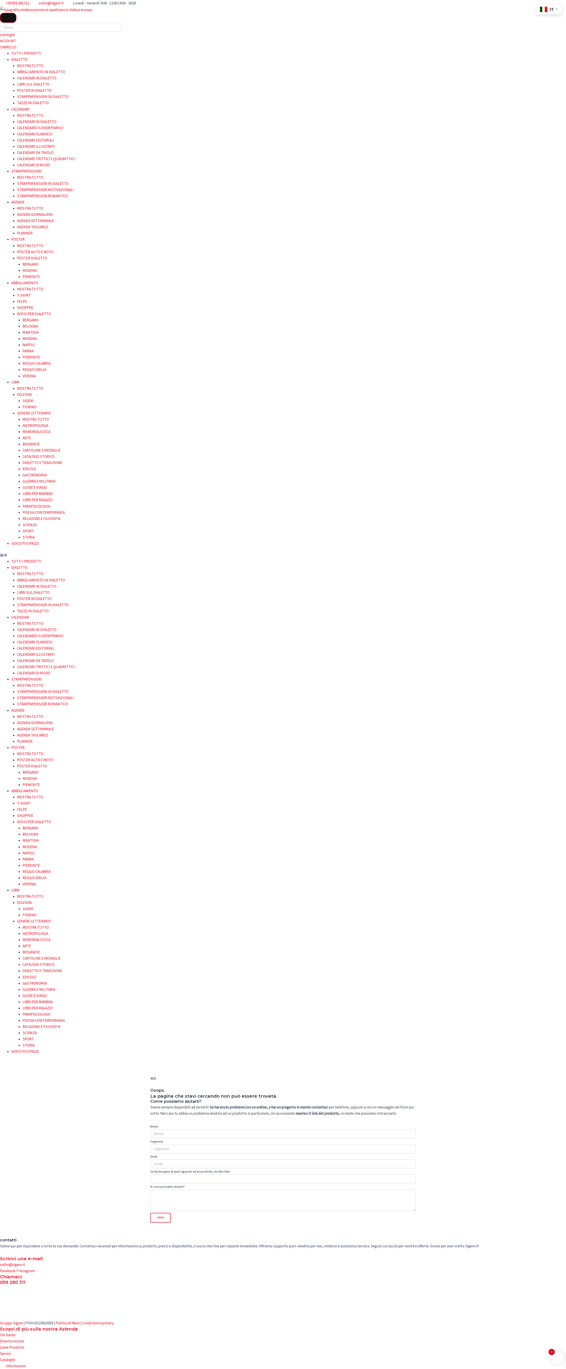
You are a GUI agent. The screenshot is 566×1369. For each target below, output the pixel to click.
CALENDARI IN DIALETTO (36, 78)
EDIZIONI (24, 394)
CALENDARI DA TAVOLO (35, 152)
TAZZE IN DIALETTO (33, 102)
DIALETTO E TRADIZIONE (42, 462)
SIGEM (28, 400)
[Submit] (8, 18)
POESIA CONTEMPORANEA (44, 512)
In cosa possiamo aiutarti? (167, 1187)
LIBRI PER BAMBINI (38, 493)
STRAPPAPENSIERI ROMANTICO (42, 196)
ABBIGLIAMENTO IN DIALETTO (41, 71)
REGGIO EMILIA (34, 369)
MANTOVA (31, 332)
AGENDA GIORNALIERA (35, 214)
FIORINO (29, 407)
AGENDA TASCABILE (32, 226)
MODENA (30, 270)
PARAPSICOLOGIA (36, 506)
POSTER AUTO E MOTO (35, 251)
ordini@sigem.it (12, 1264)
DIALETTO (19, 59)
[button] (283, 555)
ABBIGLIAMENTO (24, 282)
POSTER (18, 239)
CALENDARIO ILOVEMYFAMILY (40, 127)
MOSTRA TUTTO (30, 65)
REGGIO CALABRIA (37, 363)
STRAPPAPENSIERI (26, 171)
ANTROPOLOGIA (35, 425)
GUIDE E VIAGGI (35, 487)
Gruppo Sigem (11, 1323)
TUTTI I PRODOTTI (26, 53)
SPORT (28, 531)
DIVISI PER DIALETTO (34, 313)
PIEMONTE (31, 276)
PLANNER (25, 233)
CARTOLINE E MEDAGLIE (42, 450)
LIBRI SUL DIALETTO (33, 84)
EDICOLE (29, 468)
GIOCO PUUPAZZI (25, 543)
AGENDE (18, 202)
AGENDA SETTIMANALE (35, 220)
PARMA (28, 351)
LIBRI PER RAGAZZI (38, 499)
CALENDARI (20, 109)
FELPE (22, 301)
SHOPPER (25, 307)
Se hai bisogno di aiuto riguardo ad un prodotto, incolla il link (190, 1171)
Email (153, 1156)
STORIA (29, 537)
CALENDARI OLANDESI (34, 134)
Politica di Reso (67, 1323)
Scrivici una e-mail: (22, 1258)
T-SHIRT (24, 295)
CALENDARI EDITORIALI (35, 140)
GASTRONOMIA (35, 475)
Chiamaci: (11, 1276)
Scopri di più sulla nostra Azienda (39, 1329)
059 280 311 (12, 1282)
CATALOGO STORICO (38, 456)
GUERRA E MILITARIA (39, 481)
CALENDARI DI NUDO (33, 165)
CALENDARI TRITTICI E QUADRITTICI (46, 158)
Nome (154, 1126)
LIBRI (15, 382)
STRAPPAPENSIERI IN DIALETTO (43, 96)
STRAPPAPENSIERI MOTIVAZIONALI (45, 189)
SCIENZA (30, 524)
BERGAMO (30, 264)
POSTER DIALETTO (32, 258)
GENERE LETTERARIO (34, 413)
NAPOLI (29, 344)
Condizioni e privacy (98, 1323)
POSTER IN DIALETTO (34, 90)
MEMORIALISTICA (36, 431)
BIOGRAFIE (31, 444)
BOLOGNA (30, 326)
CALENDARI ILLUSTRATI (36, 146)
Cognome (156, 1141)
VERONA (29, 376)
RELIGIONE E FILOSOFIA (41, 518)
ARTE (27, 437)
